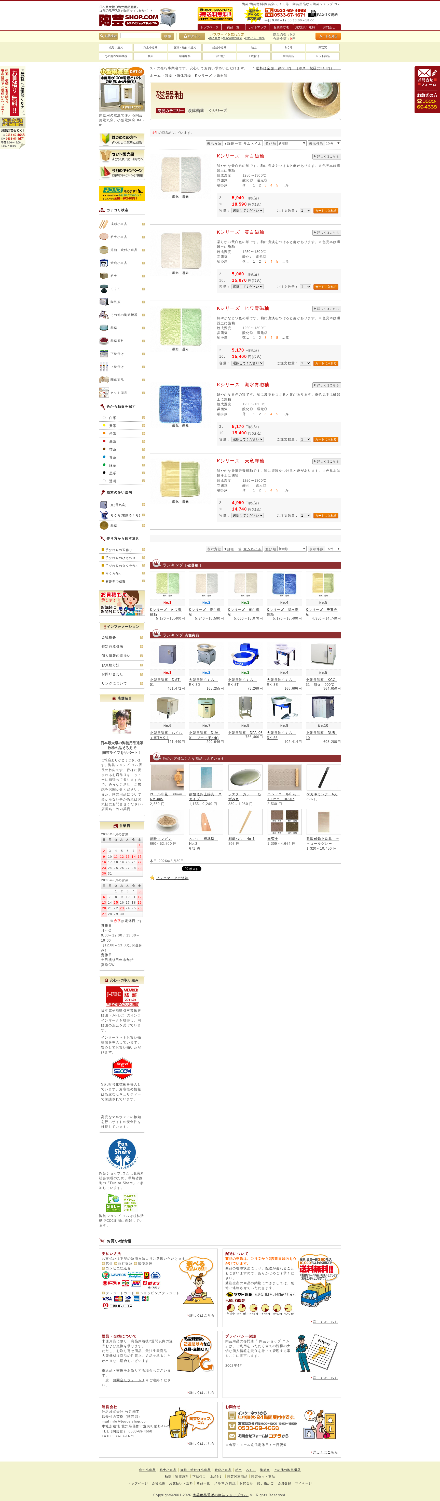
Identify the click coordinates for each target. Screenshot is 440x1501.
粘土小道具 (150, 47)
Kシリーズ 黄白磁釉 (241, 232)
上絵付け (253, 56)
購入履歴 (214, 37)
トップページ (138, 1483)
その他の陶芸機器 (116, 56)
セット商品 (323, 56)
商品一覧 (203, 1483)
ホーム (155, 75)
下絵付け (219, 56)
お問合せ (246, 1483)
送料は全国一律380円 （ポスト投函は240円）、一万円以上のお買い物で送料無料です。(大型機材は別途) (308, 68)
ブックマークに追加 (172, 878)
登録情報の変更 (232, 37)
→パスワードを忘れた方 (225, 34)
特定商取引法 (112, 646)
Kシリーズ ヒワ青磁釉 (243, 308)
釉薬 (150, 56)
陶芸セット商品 (263, 1476)
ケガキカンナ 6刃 (322, 794)
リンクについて (114, 683)
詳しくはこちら (328, 156)
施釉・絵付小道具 (185, 47)
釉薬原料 (184, 56)
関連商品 (288, 56)
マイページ (303, 1483)
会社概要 (109, 637)
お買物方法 (111, 665)
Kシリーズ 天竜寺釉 (241, 460)
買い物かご (265, 1483)
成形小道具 (116, 47)
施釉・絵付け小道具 (195, 1470)
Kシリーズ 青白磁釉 (241, 155)
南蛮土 (272, 839)
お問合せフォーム (127, 1380)
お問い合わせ (112, 674)
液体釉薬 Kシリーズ (194, 75)
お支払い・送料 (181, 1483)
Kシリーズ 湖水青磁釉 (243, 384)
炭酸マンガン (161, 839)
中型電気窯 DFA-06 (245, 733)
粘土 (254, 47)
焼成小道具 (219, 47)
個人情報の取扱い (116, 656)
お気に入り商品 (255, 37)
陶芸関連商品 (237, 1476)
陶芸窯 (323, 47)
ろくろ (288, 47)
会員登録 (284, 1483)
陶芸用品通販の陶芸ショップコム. (221, 1495)
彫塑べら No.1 (241, 839)
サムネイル (252, 143)
